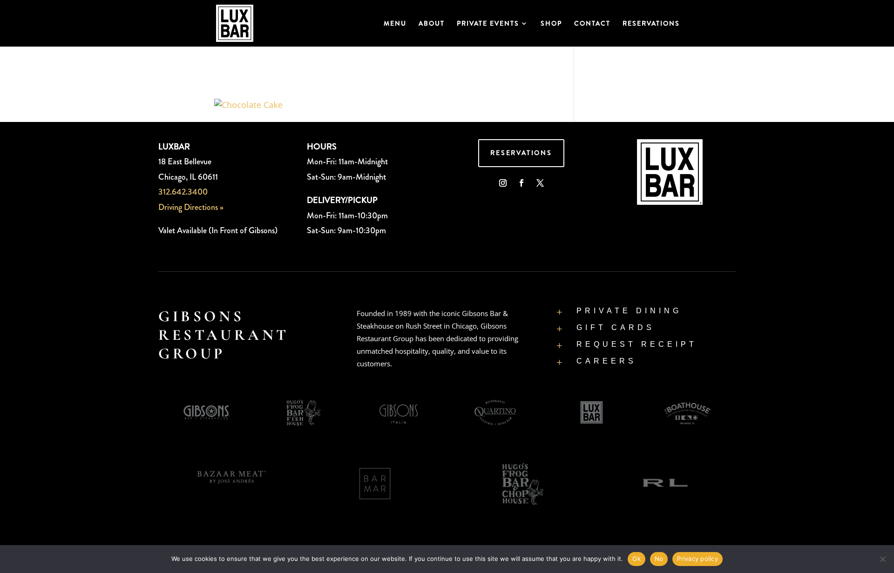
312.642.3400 (183, 192)
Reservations (521, 152)
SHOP (551, 24)
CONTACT (592, 24)
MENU (395, 24)
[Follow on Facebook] (521, 182)
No (659, 558)
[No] (882, 559)
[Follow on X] (540, 182)
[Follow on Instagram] (502, 182)
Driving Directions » (191, 207)
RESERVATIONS (651, 24)
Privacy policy (697, 558)
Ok (636, 558)
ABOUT (432, 24)
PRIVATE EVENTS (488, 24)
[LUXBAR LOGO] (670, 201)
